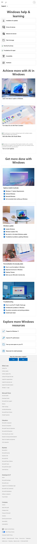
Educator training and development (9, 436)
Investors (4, 515)
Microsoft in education (6, 423)
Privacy (16, 538)
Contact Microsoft (10, 538)
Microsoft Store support (7, 401)
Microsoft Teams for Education (8, 428)
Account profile (5, 395)
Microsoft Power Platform (7, 461)
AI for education (5, 442)
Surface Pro (4, 368)
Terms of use (22, 538)
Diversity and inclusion (7, 518)
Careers (3, 504)
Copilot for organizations (7, 379)
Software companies (6, 494)
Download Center (5, 398)
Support (3, 6)
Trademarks (28, 538)
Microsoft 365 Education (7, 431)
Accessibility (4, 521)
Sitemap (4, 538)
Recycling (10, 541)
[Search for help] (6, 2)
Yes (13, 359)
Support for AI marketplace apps (8, 485)
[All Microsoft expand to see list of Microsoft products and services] (2, 2)
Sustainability (5, 524)
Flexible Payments (6, 415)
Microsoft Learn (5, 483)
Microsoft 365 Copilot (6, 466)
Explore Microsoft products (7, 384)
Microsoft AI (4, 450)
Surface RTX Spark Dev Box (7, 376)
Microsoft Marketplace (7, 491)
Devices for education (6, 425)
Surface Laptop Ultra (6, 373)
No (23, 359)
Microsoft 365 (5, 458)
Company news (5, 510)
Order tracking (5, 406)
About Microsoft (5, 507)
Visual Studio (5, 496)
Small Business (5, 469)
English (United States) (9, 529)
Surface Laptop (5, 371)
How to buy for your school (7, 434)
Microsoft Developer (6, 480)
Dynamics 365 (5, 455)
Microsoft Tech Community (7, 488)
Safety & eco (4, 541)
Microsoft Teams (5, 464)
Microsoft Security (6, 453)
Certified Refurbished (6, 409)
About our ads (16, 541)
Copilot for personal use (7, 382)
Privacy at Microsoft (6, 513)
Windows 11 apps (5, 387)
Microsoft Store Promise (7, 412)
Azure (3, 477)
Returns (3, 404)
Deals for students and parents (8, 439)
